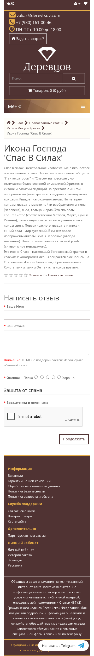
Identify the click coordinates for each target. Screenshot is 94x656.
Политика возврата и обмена (30, 496)
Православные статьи (46, 123)
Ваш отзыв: (16, 326)
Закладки (15, 560)
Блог (19, 123)
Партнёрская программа (27, 535)
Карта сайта (17, 521)
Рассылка (15, 565)
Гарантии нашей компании (29, 481)
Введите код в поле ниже (27, 402)
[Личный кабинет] (77, 3)
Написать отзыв (60, 275)
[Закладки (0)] (85, 3)
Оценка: (13, 377)
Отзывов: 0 (37, 275)
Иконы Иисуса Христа (23, 128)
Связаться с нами (21, 511)
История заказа (20, 555)
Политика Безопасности (26, 491)
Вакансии (15, 475)
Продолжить (74, 438)
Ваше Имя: (15, 306)
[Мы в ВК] (8, 3)
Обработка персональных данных (34, 486)
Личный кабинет (21, 549)
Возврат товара (20, 516)
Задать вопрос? (29, 38)
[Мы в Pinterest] (12, 3)
